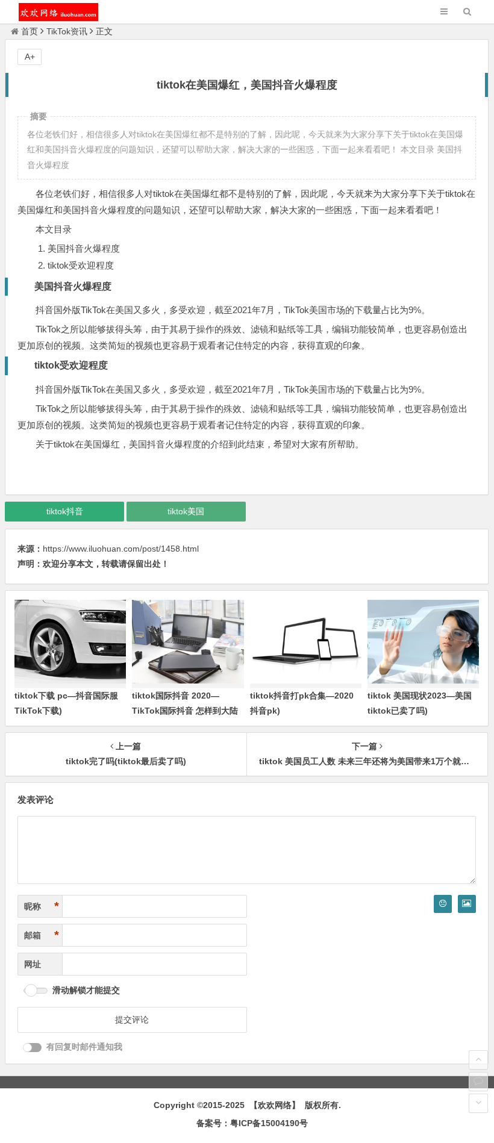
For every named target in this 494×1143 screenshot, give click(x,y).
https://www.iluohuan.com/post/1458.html (121, 548)
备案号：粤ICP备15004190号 (252, 1123)
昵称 (41, 906)
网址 (32, 964)
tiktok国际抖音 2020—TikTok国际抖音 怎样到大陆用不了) (185, 710)
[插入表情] (443, 904)
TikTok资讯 (66, 31)
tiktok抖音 (64, 511)
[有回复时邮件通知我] (32, 1047)
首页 (29, 31)
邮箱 (41, 935)
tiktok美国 (185, 511)
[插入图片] (467, 904)
